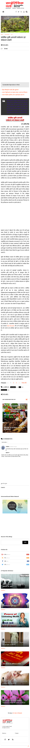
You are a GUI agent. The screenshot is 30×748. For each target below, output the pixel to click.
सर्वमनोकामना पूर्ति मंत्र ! (10, 606)
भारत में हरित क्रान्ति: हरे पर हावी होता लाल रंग (13, 95)
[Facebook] (5, 739)
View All (24, 383)
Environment (7, 34)
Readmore (3, 590)
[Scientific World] (15, 8)
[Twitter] (18, 11)
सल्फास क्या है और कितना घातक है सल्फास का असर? (13, 585)
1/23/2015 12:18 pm (13, 446)
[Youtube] (24, 11)
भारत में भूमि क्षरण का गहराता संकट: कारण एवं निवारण (14, 92)
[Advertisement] (15, 66)
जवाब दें (7, 452)
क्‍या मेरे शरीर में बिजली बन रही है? (12, 625)
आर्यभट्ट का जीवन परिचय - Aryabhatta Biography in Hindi (15, 643)
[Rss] (21, 11)
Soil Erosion (10, 326)
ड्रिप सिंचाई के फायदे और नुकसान (10, 90)
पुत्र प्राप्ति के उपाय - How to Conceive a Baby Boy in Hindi (15, 682)
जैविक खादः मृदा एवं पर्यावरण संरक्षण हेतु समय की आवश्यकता (14, 428)
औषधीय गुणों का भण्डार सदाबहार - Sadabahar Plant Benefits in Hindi (14, 701)
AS (11, 34)
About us (4, 733)
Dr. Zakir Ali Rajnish (17, 713)
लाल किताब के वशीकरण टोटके (12, 664)
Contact (16, 733)
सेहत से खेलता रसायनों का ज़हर (11, 414)
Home (2, 34)
